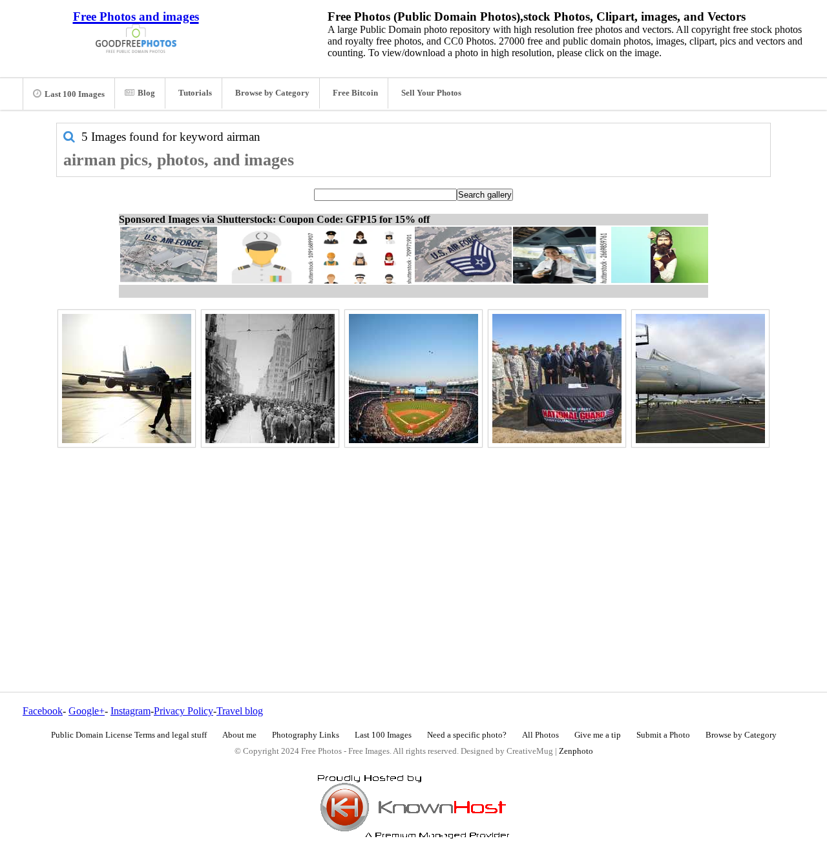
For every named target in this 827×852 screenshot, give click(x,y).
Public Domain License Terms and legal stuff (129, 735)
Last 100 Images (75, 94)
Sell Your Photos (431, 93)
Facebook (43, 710)
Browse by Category (272, 93)
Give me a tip (597, 735)
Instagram (130, 710)
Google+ (86, 710)
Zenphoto (576, 751)
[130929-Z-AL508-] (557, 378)
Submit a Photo (663, 735)
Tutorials (195, 93)
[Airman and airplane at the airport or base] (127, 378)
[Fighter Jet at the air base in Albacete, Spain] (700, 378)
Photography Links (305, 735)
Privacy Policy (183, 710)
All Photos (540, 735)
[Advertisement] (413, 542)
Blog (146, 93)
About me (239, 735)
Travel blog (239, 710)
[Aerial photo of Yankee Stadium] (413, 378)
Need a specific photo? (467, 735)
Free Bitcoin (355, 93)
